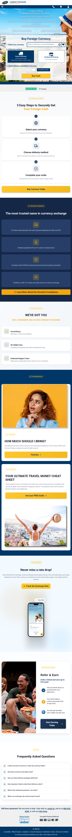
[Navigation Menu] (2, 6)
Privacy (53, 832)
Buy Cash (36, 76)
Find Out (35, 455)
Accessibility (7, 832)
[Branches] (61, 6)
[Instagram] (38, 829)
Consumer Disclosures (35, 832)
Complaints (25, 832)
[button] (24, 820)
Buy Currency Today (36, 189)
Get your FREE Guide (34, 495)
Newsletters (46, 832)
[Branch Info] (53, 6)
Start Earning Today (52, 723)
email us (51, 808)
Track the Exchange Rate (37, 586)
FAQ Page (43, 811)
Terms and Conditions (62, 832)
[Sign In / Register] (68, 6)
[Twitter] (33, 829)
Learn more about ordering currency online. (36, 26)
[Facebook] (35, 829)
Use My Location (44, 69)
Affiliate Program (16, 832)
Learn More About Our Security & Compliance (37, 292)
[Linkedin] (37, 829)
